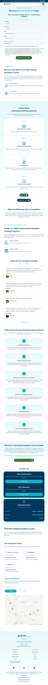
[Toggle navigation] (43, 4)
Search (10, 591)
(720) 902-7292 (24, 644)
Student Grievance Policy (24, 677)
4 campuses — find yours (24, 643)
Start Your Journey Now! (24, 58)
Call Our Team (24, 481)
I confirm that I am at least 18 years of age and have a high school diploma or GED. (21, 46)
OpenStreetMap (40, 624)
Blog (35, 656)
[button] (13, 555)
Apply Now (23, 195)
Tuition (15, 658)
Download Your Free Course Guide (23, 460)
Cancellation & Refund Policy (24, 679)
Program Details (15, 656)
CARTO (36, 624)
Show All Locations (23, 591)
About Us (15, 651)
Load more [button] (23, 322)
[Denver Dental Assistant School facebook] (34, 668)
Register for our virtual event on (20, 1)
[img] (24, 610)
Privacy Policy (29, 53)
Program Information (23, 200)
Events (35, 654)
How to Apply (15, 654)
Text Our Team (24, 494)
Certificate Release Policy (24, 681)
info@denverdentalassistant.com (24, 646)
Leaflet (32, 624)
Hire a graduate (35, 651)
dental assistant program (11, 76)
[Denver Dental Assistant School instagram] (24, 668)
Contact (35, 658)
